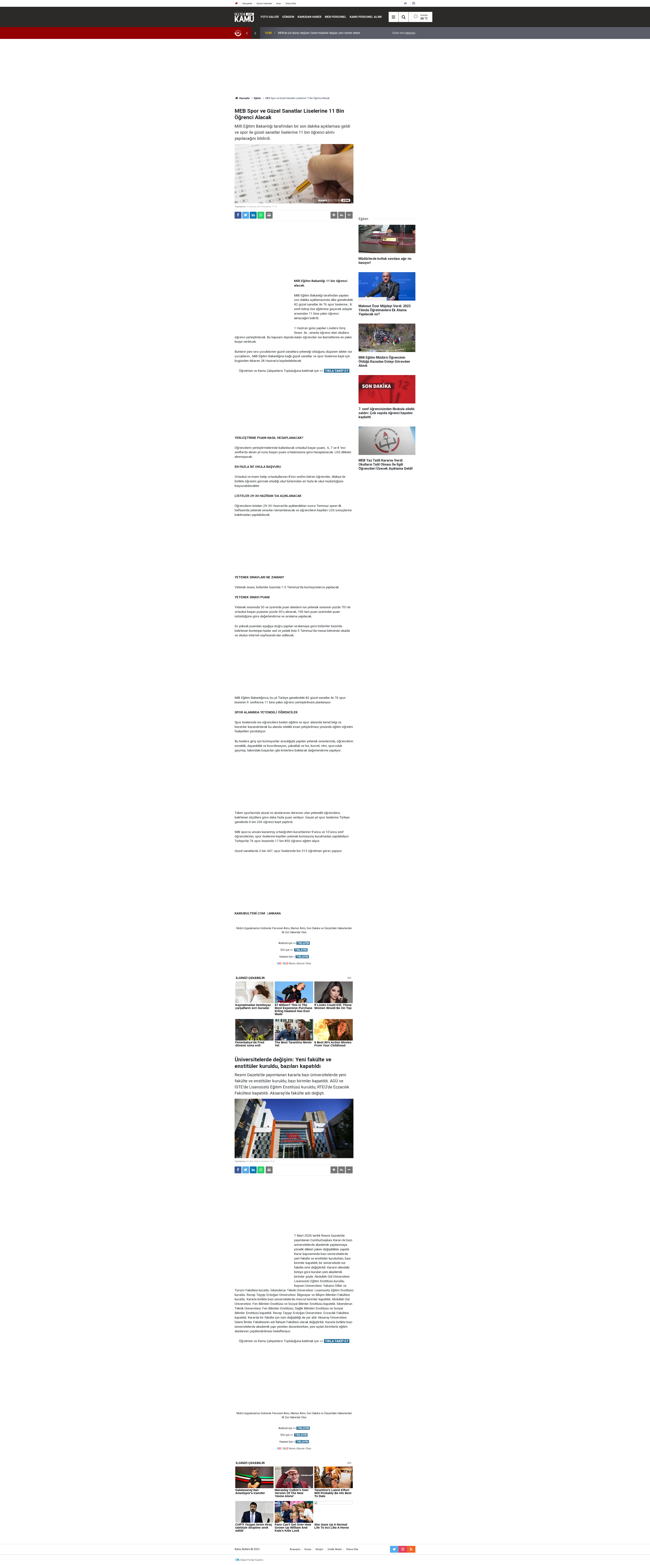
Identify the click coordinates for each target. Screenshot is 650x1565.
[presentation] (247, 33)
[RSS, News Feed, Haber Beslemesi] (411, 1549)
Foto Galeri (270, 16)
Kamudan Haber (309, 16)
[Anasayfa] (236, 3)
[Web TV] (405, 3)
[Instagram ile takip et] (402, 1549)
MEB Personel (335, 16)
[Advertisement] (325, 67)
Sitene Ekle (290, 3)
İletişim (319, 1549)
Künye (308, 1549)
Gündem (288, 16)
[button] (334, 215)
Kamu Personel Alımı (366, 16)
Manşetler (247, 3)
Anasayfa (295, 1549)
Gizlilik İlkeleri (335, 1549)
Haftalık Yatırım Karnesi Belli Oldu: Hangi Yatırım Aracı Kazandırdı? (316, 33)
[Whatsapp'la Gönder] (260, 215)
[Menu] (394, 17)
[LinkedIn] (253, 215)
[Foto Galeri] (413, 3)
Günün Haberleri (264, 3)
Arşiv (278, 3)
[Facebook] (238, 215)
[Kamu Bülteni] (244, 17)
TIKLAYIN (303, 943)
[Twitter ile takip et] (394, 1549)
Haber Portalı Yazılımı (251, 1560)
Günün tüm (403, 33)
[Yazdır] (269, 215)
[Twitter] (245, 215)
